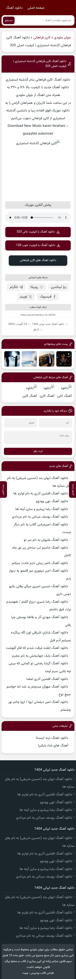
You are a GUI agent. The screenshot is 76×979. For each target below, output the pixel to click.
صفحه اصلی (35, 8)
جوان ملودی (62, 37)
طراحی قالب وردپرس (42, 973)
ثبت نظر (38, 451)
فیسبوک (45, 296)
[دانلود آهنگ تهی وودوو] (29, 359)
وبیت (25, 973)
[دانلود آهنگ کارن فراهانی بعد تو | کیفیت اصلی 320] (29, 392)
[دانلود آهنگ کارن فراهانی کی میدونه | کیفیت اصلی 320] (64, 392)
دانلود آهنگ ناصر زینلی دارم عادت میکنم (40, 563)
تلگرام (14, 287)
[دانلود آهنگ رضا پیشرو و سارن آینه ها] (12, 359)
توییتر (23, 296)
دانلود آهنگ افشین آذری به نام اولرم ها (40, 493)
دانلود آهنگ (14, 8)
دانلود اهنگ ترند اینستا (52, 738)
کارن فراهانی (41, 37)
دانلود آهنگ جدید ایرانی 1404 (48, 324)
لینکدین (56, 287)
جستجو (9, 20)
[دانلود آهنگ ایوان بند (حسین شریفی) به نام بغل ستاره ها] (64, 359)
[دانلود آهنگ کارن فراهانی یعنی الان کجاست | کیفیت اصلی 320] (46, 392)
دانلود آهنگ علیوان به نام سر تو (46, 540)
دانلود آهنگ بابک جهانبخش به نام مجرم (40, 656)
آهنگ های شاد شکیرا (53, 745)
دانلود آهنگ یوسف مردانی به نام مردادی (40, 517)
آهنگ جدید (52, 87)
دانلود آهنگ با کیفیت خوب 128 (35, 245)
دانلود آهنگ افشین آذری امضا (47, 679)
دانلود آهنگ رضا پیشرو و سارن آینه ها (41, 509)
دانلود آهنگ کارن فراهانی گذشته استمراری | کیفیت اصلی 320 (39, 64)
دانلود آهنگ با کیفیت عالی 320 (36, 231)
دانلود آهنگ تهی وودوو (52, 501)
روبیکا (34, 287)
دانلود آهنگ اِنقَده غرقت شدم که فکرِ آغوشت (37, 648)
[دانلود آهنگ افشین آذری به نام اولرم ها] (46, 359)
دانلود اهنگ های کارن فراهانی (38, 260)
